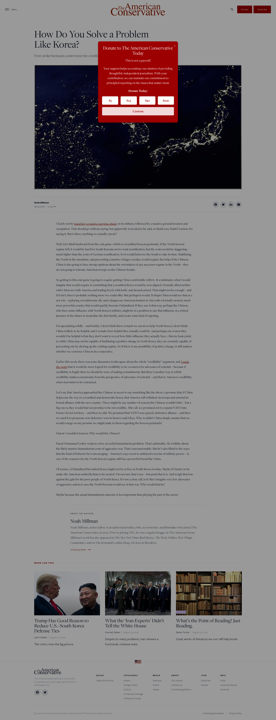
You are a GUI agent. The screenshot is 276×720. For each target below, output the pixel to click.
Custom (138, 111)
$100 (166, 100)
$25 (128, 100)
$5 (110, 100)
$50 (147, 100)
